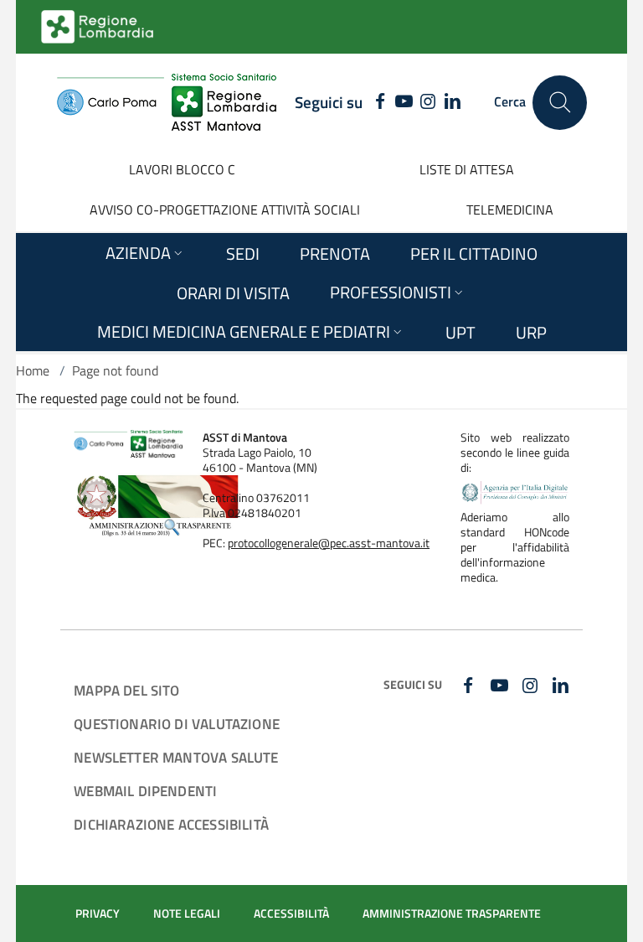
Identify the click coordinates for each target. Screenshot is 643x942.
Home (32, 370)
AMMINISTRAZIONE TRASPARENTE (452, 913)
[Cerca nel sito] (559, 102)
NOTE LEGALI (186, 913)
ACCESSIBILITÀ (291, 913)
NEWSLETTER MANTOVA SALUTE (176, 757)
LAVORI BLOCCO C (182, 169)
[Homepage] (166, 102)
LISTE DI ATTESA (466, 169)
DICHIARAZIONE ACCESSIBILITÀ (171, 824)
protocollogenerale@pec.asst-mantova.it (329, 543)
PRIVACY (97, 913)
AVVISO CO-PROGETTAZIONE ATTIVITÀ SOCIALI (225, 209)
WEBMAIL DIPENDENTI (145, 790)
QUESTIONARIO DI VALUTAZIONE (177, 723)
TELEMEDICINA (509, 209)
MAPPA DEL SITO (126, 690)
